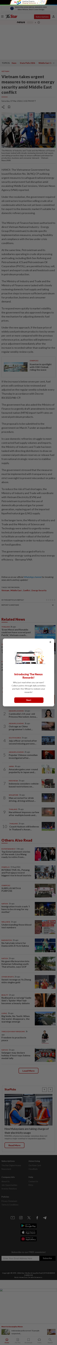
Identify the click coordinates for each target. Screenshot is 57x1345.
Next (28, 700)
